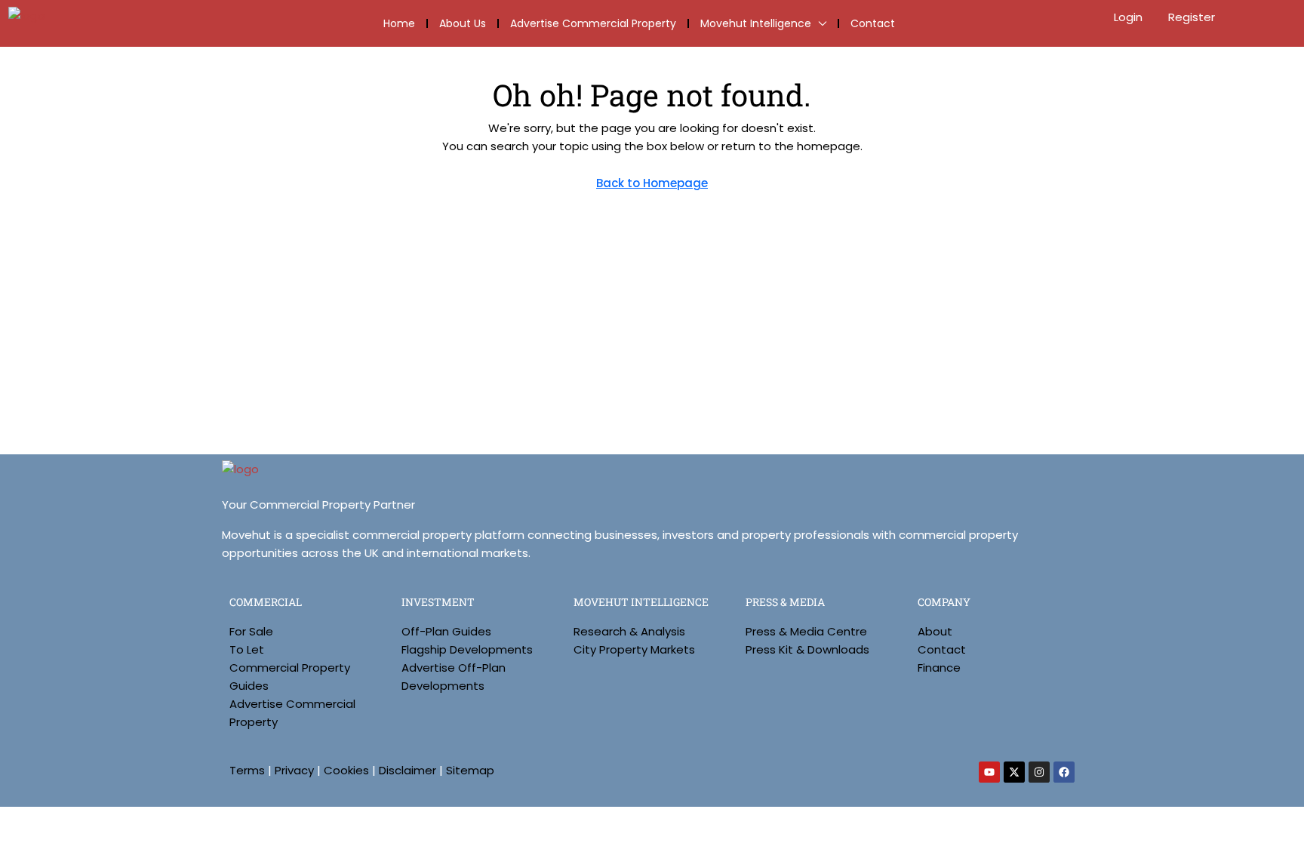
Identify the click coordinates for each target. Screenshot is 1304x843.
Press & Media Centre (806, 631)
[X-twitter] (1014, 772)
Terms (247, 770)
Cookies (346, 770)
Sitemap (470, 770)
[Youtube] (989, 772)
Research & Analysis (629, 631)
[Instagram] (1039, 772)
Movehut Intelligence (755, 23)
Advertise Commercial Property (593, 23)
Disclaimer (407, 770)
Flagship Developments (467, 649)
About (935, 631)
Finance (939, 667)
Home (399, 23)
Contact (872, 23)
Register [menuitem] (1191, 17)
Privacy (294, 770)
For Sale (251, 631)
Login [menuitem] (1130, 17)
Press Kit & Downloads (807, 649)
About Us (462, 23)
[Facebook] (1064, 772)
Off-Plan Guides (446, 631)
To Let (246, 649)
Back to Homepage (652, 183)
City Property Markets (634, 649)
